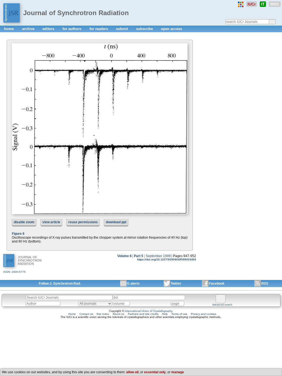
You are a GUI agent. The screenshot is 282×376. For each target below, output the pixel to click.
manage (177, 372)
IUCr (252, 4)
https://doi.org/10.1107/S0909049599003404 (166, 259)
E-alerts (133, 283)
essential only (155, 372)
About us (118, 313)
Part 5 (138, 256)
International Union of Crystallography (149, 310)
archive (29, 29)
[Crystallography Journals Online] (241, 4)
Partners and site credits (143, 313)
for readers (99, 29)
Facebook (216, 283)
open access (171, 29)
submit (122, 29)
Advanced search (222, 304)
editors (48, 29)
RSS (264, 283)
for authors (72, 29)
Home (72, 313)
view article (51, 222)
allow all (132, 372)
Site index (102, 313)
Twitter (176, 283)
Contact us (86, 313)
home (9, 29)
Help (165, 313)
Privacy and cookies (203, 313)
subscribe (145, 29)
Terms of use (179, 313)
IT (263, 4)
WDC (274, 4)
